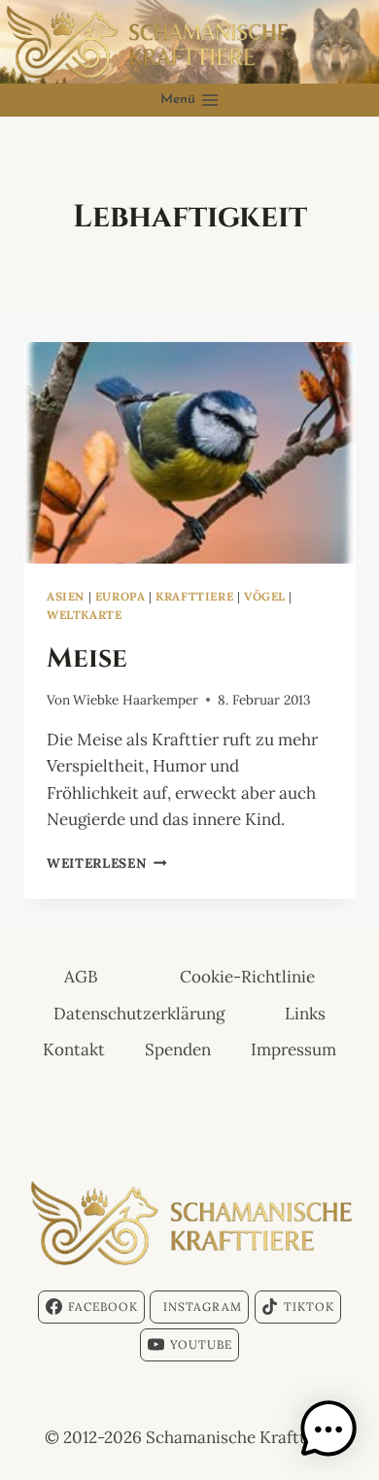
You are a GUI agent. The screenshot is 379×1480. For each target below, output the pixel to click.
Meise (87, 655)
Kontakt (74, 1049)
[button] (328, 1429)
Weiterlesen (107, 863)
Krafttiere (194, 596)
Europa (120, 596)
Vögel (265, 596)
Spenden (178, 1049)
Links (305, 1013)
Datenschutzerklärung (138, 1013)
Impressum (293, 1049)
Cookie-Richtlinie (247, 976)
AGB (81, 976)
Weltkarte (84, 614)
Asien (66, 596)
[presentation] (189, 453)
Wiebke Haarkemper (135, 699)
